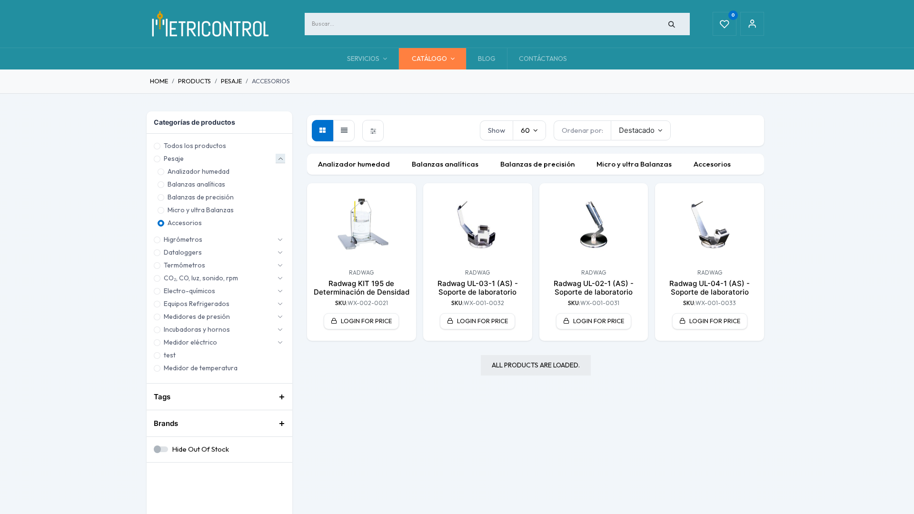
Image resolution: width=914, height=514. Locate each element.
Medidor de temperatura (201, 368)
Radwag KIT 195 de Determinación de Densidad (361, 288)
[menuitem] (487, 58)
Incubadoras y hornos (197, 329)
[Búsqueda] (672, 24)
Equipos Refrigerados (196, 303)
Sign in (752, 24)
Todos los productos (195, 145)
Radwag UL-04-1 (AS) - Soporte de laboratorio (709, 288)
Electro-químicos (189, 291)
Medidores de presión (197, 316)
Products (194, 81)
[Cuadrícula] (322, 130)
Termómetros (184, 265)
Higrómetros (183, 239)
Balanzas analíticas (196, 184)
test (170, 355)
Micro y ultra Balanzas (201, 210)
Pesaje (231, 81)
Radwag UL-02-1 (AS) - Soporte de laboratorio (594, 288)
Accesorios (185, 222)
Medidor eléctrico (190, 342)
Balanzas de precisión (201, 197)
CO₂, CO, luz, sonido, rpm (201, 278)
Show (496, 130)
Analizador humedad (198, 171)
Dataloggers (183, 252)
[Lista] (344, 130)
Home (159, 81)
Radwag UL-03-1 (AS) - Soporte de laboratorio (477, 288)
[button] (641, 130)
